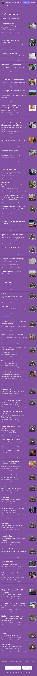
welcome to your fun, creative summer (13, 82)
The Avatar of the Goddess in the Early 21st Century (13, 349)
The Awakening (7, 361)
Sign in (33, 2)
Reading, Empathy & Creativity (13, 206)
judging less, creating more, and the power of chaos (12, 416)
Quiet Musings (6, 536)
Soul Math (5, 523)
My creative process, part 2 (9, 620)
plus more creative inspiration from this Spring (13, 128)
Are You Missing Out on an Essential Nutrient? (11, 463)
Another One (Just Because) (11, 400)
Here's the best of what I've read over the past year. (14, 338)
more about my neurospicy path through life (14, 141)
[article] (18, 28)
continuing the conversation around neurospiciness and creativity (12, 238)
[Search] (34, 18)
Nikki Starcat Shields (12, 29)
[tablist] (10, 18)
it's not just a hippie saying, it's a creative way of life (14, 27)
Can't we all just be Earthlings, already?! (13, 309)
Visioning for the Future (10, 451)
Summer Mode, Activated (11, 65)
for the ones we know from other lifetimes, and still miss (11, 297)
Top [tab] (9, 18)
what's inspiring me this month (11, 594)
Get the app (27, 668)
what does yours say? (8, 431)
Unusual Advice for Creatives (12, 80)
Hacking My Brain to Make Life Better (13, 92)
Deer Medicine (7, 562)
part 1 (3, 250)
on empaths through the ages (10, 499)
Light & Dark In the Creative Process (12, 412)
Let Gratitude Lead (8, 170)
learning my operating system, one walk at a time (13, 96)
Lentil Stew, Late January (11, 439)
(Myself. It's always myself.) (9, 110)
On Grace (5, 182)
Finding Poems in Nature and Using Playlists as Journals (12, 617)
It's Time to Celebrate (9, 54)
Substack (9, 672)
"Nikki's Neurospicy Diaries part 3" (12, 209)
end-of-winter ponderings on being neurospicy (12, 262)
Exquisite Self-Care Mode (11, 271)
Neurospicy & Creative (10, 248)
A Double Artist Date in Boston (13, 603)
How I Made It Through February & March (13, 222)
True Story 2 (6, 389)
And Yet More (6, 283)
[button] (3, 6)
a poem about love (7, 285)
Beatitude (5, 497)
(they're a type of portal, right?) (11, 488)
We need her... (5, 352)
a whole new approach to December (12, 577)
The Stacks (5, 644)
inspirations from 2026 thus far (11, 376)
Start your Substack (14, 668)
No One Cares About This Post (12, 195)
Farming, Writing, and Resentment (9, 152)
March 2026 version (7, 274)
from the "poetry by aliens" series (11, 646)
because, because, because (9, 402)
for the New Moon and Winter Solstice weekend (13, 539)
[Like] (2, 368)
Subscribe (26, 2)
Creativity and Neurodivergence (13, 259)
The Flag (4, 307)
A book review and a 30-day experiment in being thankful (13, 173)
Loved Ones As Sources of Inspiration (11, 41)
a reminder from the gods (9, 564)
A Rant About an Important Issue (11, 635)
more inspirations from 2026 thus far (13, 226)
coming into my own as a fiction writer (13, 56)
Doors (3, 486)
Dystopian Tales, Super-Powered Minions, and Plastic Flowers (13, 124)
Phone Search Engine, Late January (11, 427)
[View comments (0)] (11, 32)
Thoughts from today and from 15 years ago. (13, 185)
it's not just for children (8, 510)
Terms (27, 661)
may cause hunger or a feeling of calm (13, 442)
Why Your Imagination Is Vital (12, 508)
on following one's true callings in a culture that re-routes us (12, 156)
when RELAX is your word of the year (12, 67)
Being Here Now (7, 24)
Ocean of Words (7, 549)
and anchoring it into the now (10, 453)
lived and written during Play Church (12, 391)
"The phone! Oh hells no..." (9, 363)
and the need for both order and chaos (13, 45)
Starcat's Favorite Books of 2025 (13, 335)
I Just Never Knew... (8, 138)
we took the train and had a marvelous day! (13, 606)
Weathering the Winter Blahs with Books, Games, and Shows (13, 373)
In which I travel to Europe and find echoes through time (12, 526)
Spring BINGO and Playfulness (12, 235)
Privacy (22, 661)
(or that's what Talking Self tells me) (12, 198)
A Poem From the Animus (9, 477)
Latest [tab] (4, 18)
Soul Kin (4, 294)
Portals (4, 633)
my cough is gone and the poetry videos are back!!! (13, 552)
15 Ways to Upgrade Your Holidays (10, 574)
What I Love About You (9, 475)
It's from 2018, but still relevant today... (13, 326)
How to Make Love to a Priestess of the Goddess (13, 323)
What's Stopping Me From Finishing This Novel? (11, 107)
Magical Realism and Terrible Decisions (12, 591)
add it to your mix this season (10, 466)
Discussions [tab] (15, 18)
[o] (32, 208)
